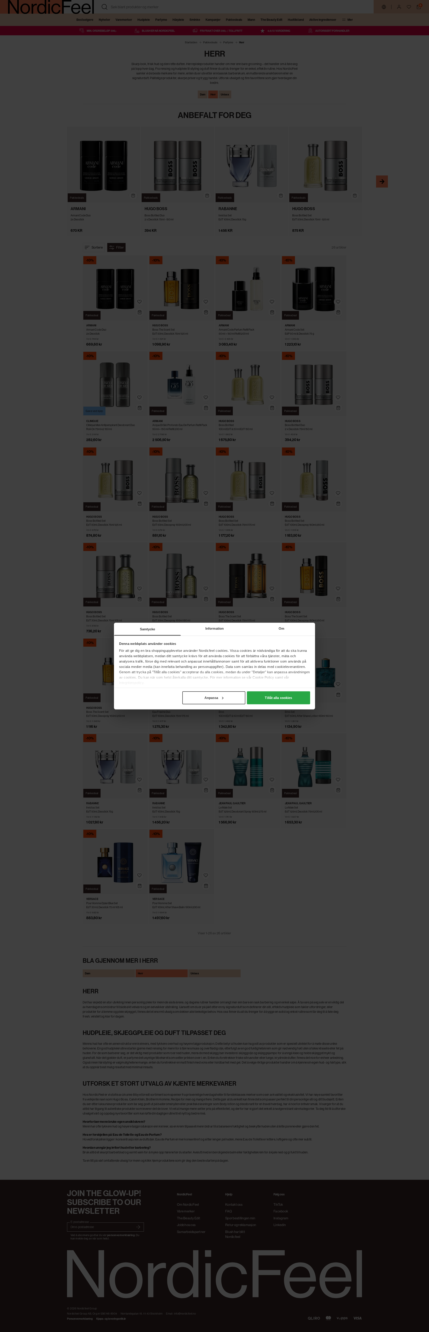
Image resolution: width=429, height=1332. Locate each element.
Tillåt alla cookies (278, 697)
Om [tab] (281, 628)
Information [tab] (214, 628)
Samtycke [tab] (147, 629)
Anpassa (211, 697)
